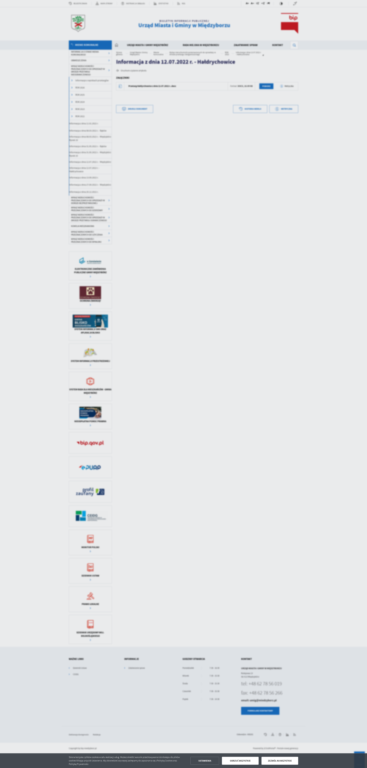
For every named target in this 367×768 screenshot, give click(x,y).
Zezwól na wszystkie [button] (280, 760)
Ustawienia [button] (204, 760)
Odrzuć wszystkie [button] (240, 760)
